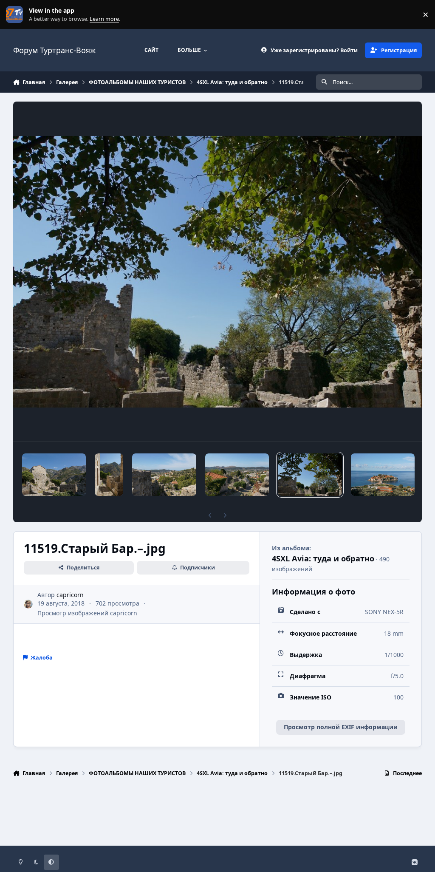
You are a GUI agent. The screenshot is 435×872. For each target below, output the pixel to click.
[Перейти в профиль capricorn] (28, 604)
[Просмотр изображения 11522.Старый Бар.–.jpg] (237, 474)
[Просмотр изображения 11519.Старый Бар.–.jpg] (310, 474)
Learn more (16, 15)
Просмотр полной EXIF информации (341, 727)
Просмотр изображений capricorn (87, 613)
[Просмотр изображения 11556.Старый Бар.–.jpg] (109, 474)
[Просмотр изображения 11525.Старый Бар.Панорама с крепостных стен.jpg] (164, 474)
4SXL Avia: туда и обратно (323, 558)
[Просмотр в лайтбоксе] (217, 272)
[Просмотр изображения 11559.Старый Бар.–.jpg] (54, 474)
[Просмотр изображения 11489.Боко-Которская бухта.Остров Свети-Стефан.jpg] (383, 474)
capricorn (70, 595)
